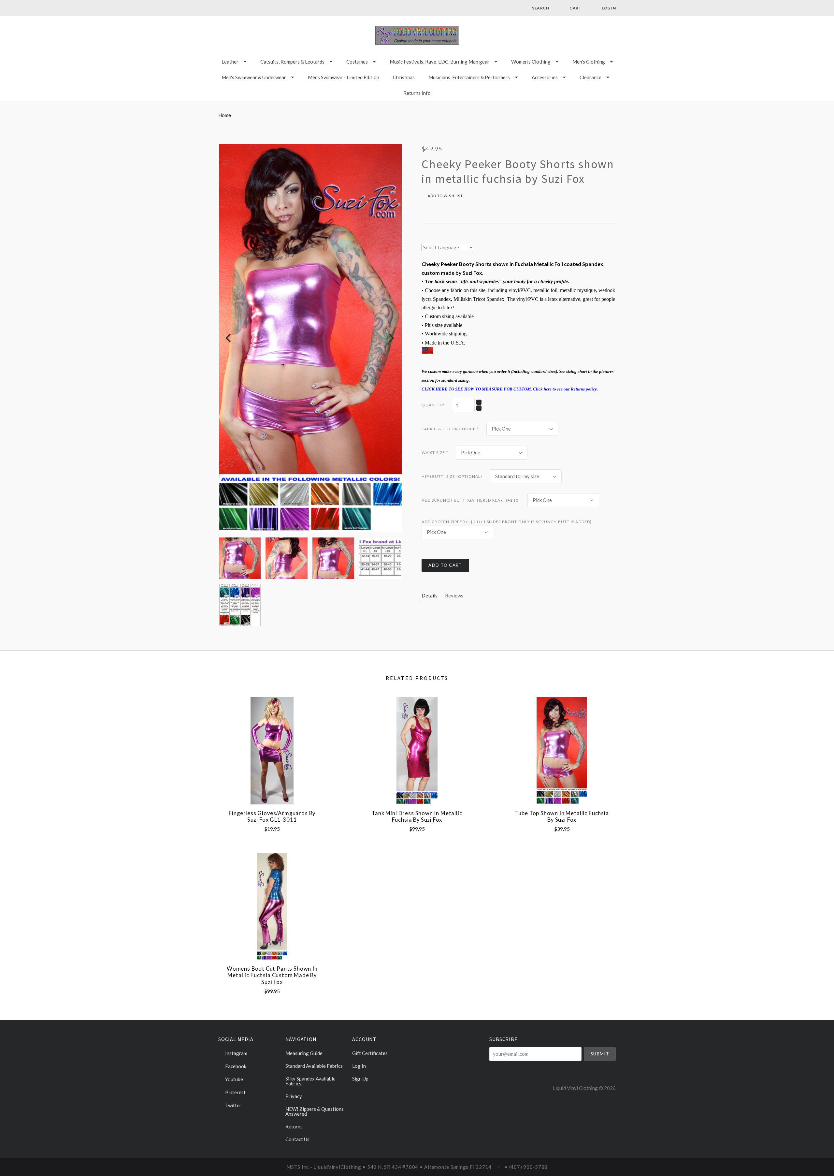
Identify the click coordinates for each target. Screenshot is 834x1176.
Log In (359, 1066)
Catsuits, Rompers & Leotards (292, 62)
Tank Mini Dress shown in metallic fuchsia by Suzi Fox (417, 816)
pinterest (235, 1092)
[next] (390, 338)
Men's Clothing (588, 62)
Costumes (357, 62)
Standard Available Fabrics (314, 1066)
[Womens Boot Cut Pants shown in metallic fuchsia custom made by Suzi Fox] (272, 906)
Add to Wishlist (444, 196)
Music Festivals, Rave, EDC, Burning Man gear (439, 62)
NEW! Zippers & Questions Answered (314, 1111)
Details (430, 595)
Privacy (293, 1096)
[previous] (229, 338)
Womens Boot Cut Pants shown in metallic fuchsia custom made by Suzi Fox (272, 975)
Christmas (404, 77)
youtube (233, 1079)
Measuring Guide (304, 1053)
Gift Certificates (370, 1053)
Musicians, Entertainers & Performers (469, 77)
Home (224, 115)
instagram (235, 1053)
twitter (232, 1105)
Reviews (454, 595)
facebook (235, 1066)
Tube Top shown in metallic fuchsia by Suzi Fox (562, 816)
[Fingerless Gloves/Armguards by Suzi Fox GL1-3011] (272, 750)
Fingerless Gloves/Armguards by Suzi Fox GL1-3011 (272, 816)
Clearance (590, 77)
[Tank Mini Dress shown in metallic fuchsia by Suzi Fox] (416, 750)
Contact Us (297, 1139)
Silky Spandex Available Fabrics (310, 1081)
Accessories (545, 77)
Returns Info (417, 93)
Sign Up (360, 1078)
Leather (230, 62)
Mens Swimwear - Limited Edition (343, 77)
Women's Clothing (531, 62)
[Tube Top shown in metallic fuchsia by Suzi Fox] (561, 750)
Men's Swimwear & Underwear (254, 77)
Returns (294, 1126)
